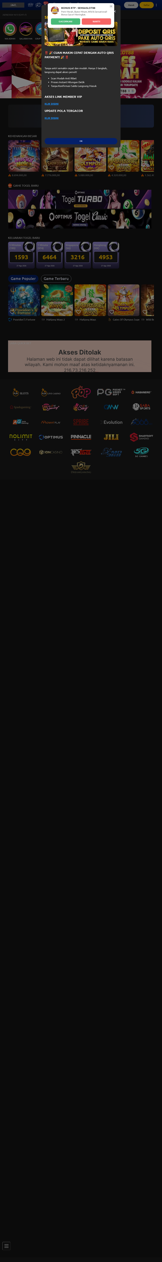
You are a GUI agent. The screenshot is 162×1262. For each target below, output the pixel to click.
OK (81, 141)
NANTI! (96, 21)
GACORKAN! (65, 21)
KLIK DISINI (52, 103)
